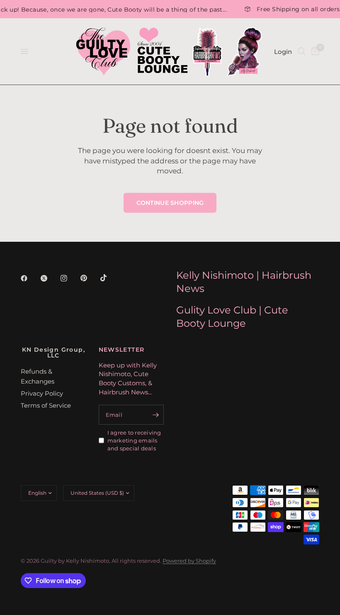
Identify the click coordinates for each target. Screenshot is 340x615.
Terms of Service (46, 405)
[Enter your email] (155, 415)
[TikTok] (109, 278)
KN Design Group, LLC (53, 352)
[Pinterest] (89, 278)
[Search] (301, 51)
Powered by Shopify (189, 560)
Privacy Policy (42, 393)
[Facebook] (30, 278)
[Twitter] (50, 278)
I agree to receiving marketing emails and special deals (134, 440)
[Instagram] (70, 278)
